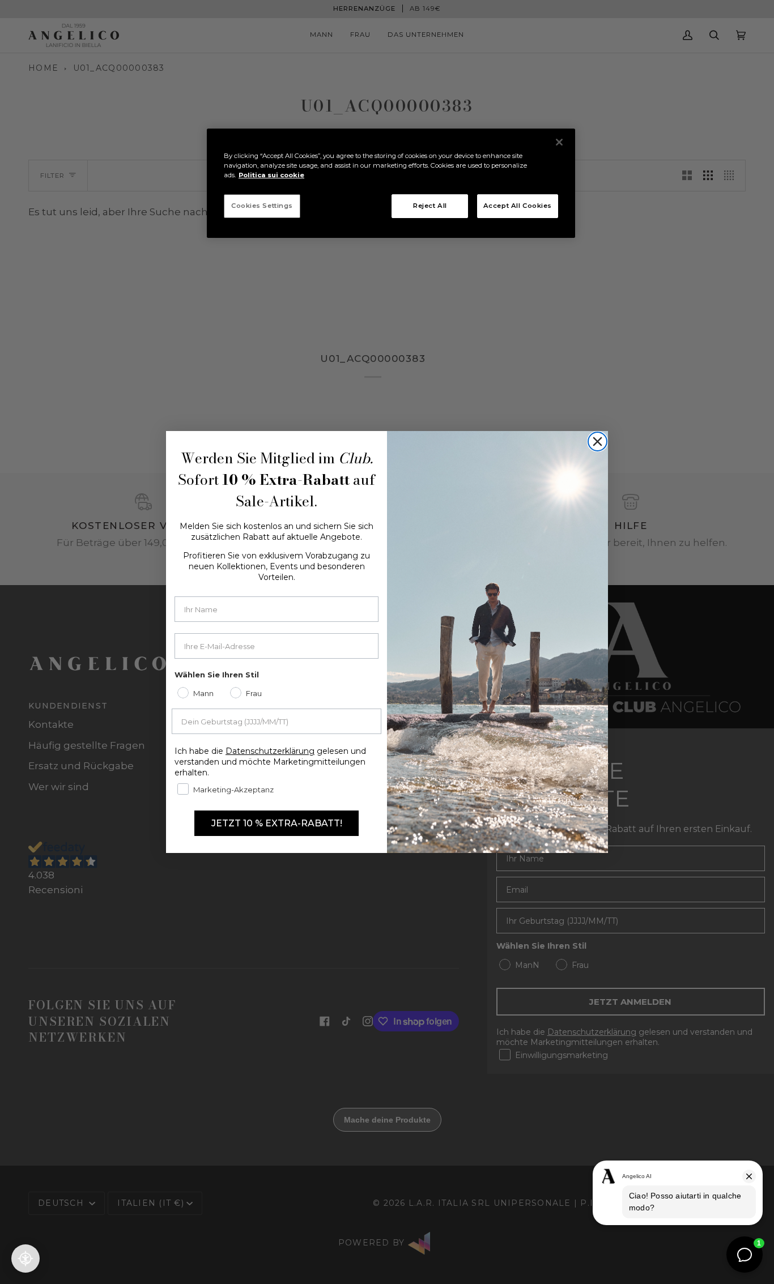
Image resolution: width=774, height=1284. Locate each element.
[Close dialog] (597, 441)
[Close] (559, 142)
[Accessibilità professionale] (25, 1258)
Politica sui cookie (271, 175)
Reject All (430, 206)
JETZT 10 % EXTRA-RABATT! (276, 823)
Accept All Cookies (517, 206)
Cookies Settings (262, 206)
